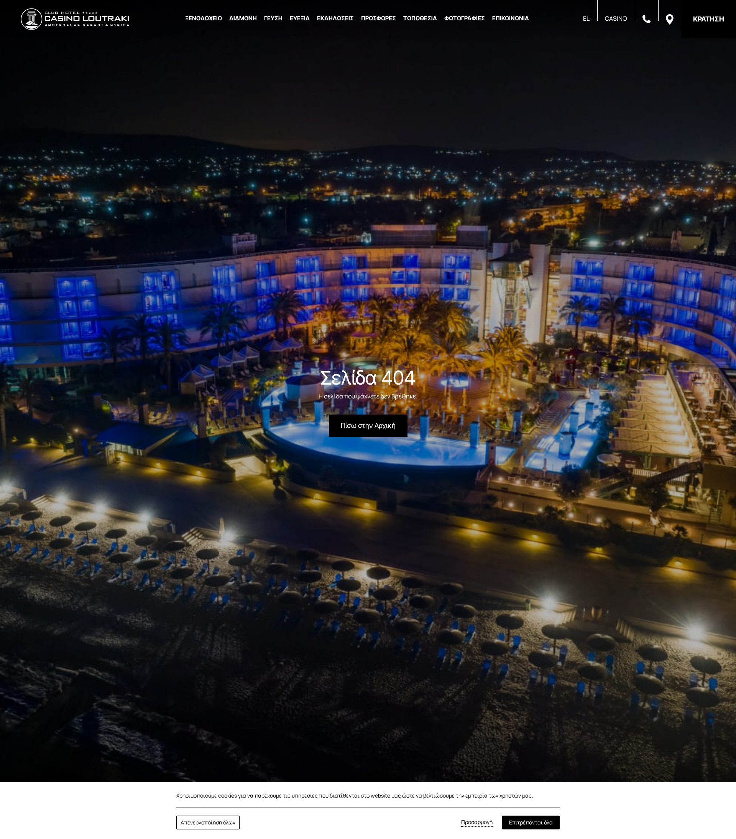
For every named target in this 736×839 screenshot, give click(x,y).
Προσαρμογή (477, 822)
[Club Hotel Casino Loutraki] (75, 19)
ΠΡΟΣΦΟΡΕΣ (378, 18)
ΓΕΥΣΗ (273, 18)
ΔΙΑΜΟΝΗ (243, 18)
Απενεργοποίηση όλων (208, 822)
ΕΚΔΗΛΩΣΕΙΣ (335, 18)
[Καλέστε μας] (646, 18)
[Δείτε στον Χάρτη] (670, 19)
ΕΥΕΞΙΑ (300, 18)
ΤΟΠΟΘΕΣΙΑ (420, 18)
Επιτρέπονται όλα (531, 822)
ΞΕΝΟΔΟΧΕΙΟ (203, 18)
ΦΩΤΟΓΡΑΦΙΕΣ (464, 18)
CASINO (616, 18)
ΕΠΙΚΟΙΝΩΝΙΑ (510, 18)
